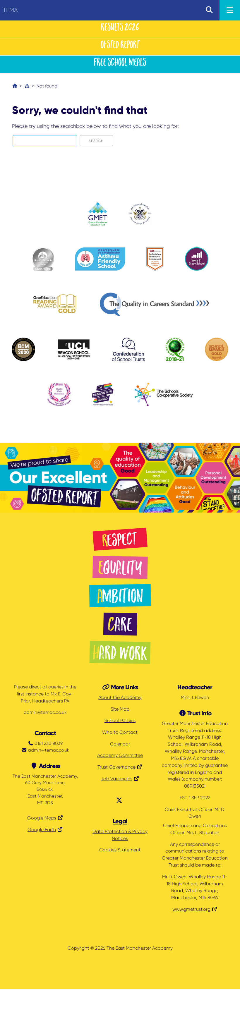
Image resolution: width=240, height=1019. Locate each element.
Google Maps (41, 818)
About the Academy (119, 697)
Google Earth (42, 829)
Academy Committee (120, 755)
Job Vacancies (116, 778)
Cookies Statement (119, 850)
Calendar (120, 744)
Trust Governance (116, 767)
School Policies (120, 720)
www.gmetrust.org (191, 909)
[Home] (15, 86)
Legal (120, 821)
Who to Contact (120, 732)
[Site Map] (27, 86)
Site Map (120, 709)
